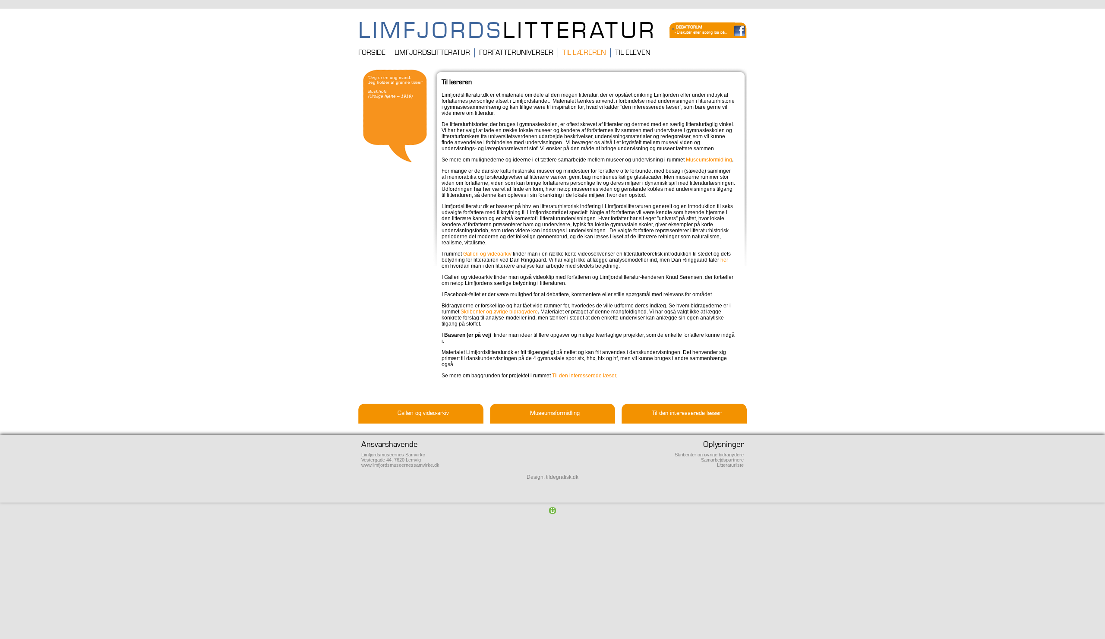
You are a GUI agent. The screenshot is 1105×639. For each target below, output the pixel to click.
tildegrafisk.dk (562, 477)
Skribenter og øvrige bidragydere (709, 454)
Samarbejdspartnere (722, 459)
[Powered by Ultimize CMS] (552, 510)
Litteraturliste (730, 465)
